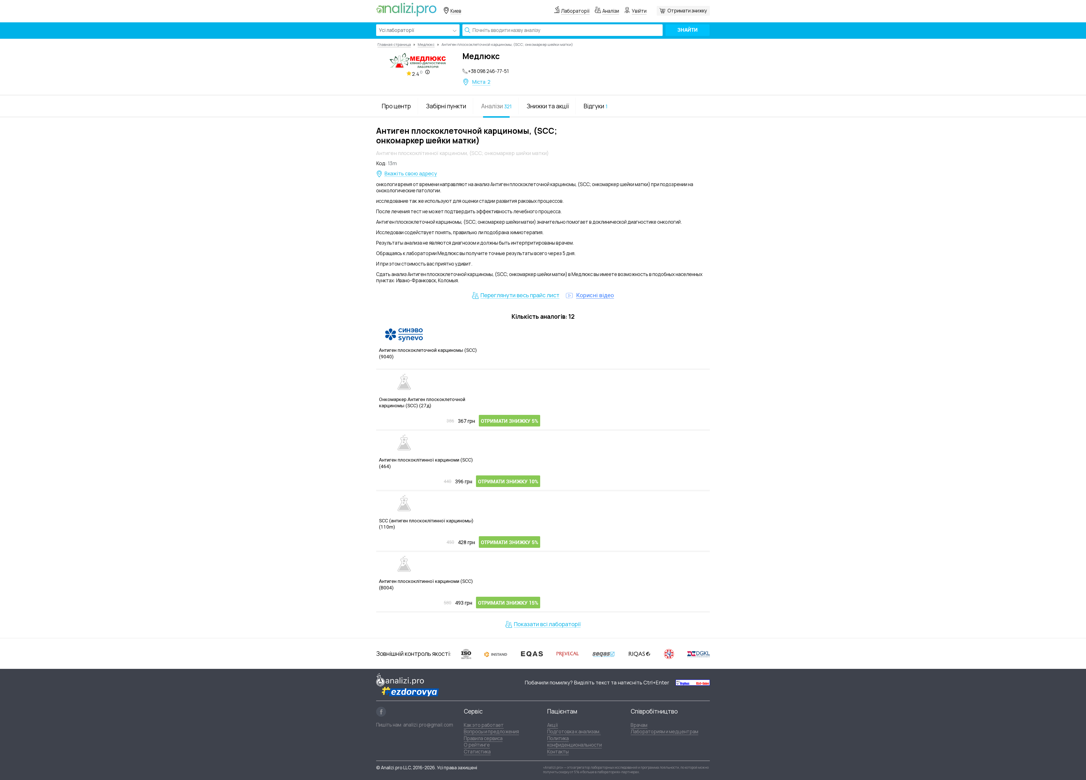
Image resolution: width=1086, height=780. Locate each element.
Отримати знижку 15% (508, 603)
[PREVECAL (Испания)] (567, 654)
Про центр (396, 106)
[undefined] (693, 682)
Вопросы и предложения (491, 731)
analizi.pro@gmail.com (428, 724)
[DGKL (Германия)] (698, 653)
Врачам (639, 725)
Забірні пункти (446, 106)
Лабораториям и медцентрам (664, 731)
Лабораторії (575, 11)
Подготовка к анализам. (574, 731)
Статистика (477, 751)
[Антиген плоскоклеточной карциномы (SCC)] (404, 335)
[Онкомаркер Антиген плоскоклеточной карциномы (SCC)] (404, 382)
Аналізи (610, 11)
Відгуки (595, 106)
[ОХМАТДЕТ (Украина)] (669, 653)
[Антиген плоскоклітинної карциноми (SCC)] (404, 443)
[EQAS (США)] (531, 654)
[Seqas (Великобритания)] (603, 654)
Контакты (558, 751)
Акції (552, 725)
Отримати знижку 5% (509, 421)
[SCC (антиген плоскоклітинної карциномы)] (404, 503)
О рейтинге (477, 745)
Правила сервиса (483, 738)
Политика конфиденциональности (574, 741)
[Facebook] (381, 712)
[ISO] (466, 653)
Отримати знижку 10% (508, 481)
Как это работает (484, 725)
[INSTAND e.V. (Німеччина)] (495, 654)
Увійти (639, 11)
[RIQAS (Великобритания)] (639, 653)
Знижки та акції (548, 106)
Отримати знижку (687, 10)
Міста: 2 (481, 82)
